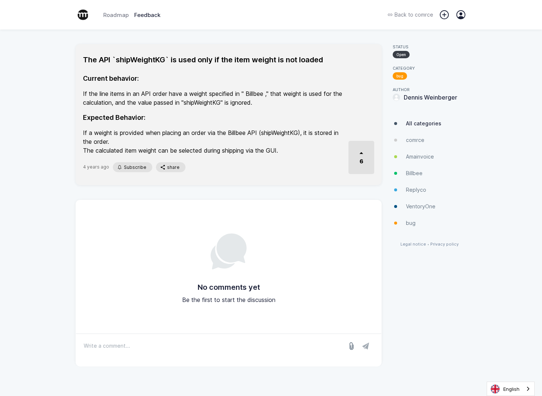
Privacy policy (444, 244)
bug (399, 76)
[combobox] (511, 389)
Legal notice (413, 244)
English (511, 389)
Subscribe (135, 167)
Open (401, 54)
